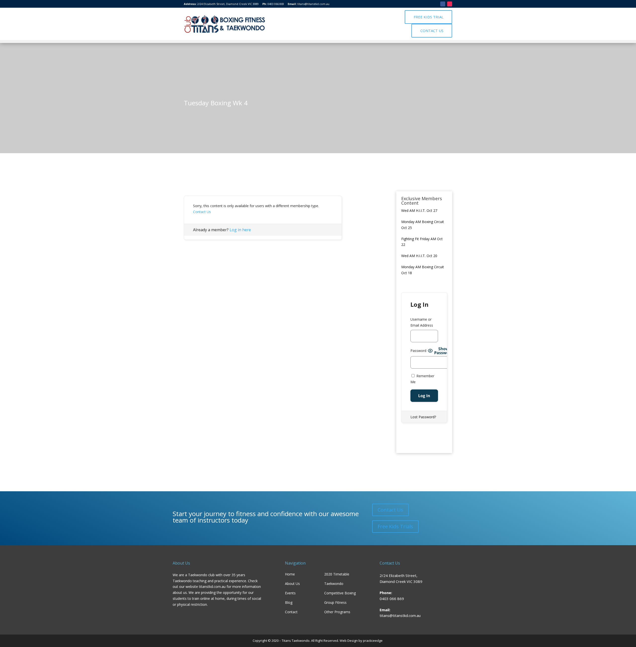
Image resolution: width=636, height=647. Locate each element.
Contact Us (202, 211)
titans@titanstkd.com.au (313, 4)
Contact (291, 611)
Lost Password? (423, 417)
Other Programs (337, 611)
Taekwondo (333, 583)
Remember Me (422, 379)
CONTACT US (431, 30)
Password (418, 350)
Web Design (348, 640)
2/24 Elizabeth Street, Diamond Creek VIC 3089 (228, 4)
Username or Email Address (421, 322)
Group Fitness (335, 602)
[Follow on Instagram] (449, 3)
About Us (292, 583)
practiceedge (373, 640)
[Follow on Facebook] (442, 3)
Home (290, 574)
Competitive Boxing (340, 593)
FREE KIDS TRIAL (428, 16)
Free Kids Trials (395, 526)
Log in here (240, 229)
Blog (288, 602)
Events (290, 593)
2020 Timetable (336, 574)
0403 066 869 (276, 4)
